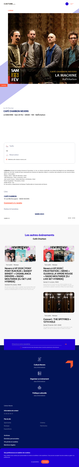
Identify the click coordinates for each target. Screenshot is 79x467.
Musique (6, 426)
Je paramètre (35, 462)
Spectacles (7, 422)
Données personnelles (11, 438)
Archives (7, 435)
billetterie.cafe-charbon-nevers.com (17, 159)
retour (11, 10)
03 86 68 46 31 (8, 413)
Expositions (7, 429)
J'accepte (45, 462)
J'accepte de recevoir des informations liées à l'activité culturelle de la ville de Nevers (40, 347)
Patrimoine (43, 426)
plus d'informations (39, 367)
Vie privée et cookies (11, 442)
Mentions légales (9, 445)
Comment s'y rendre (13, 203)
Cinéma (42, 422)
